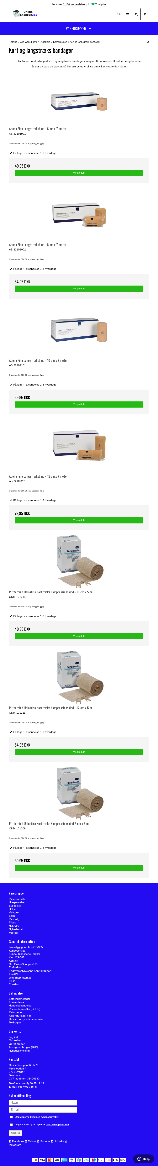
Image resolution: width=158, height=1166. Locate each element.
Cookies (14, 984)
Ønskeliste (15, 1040)
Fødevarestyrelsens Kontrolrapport (30, 970)
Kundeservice (17, 950)
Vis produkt (79, 172)
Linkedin (59, 1141)
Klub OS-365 (16, 957)
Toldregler (15, 1022)
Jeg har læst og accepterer (42, 1124)
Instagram (15, 1144)
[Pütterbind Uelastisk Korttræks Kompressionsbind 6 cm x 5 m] (79, 793)
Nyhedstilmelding (19, 1050)
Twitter (32, 1141)
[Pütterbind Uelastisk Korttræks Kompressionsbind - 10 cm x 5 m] (79, 561)
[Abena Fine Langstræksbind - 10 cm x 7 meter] (79, 330)
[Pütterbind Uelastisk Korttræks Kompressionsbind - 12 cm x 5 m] (79, 677)
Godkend (15, 1133)
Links (12, 980)
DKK (119, 14)
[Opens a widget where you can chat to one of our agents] (143, 1159)
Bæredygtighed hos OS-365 (26, 947)
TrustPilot (14, 974)
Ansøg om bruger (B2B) (23, 1047)
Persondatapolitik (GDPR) (24, 1009)
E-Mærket (15, 967)
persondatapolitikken (57, 1124)
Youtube (45, 1141)
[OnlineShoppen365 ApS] (25, 14)
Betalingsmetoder (19, 998)
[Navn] (43, 1102)
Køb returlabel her (20, 1015)
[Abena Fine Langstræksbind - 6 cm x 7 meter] (79, 98)
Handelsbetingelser (20, 1005)
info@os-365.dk (27, 1086)
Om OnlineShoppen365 (23, 964)
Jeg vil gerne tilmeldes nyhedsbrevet (46, 1116)
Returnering (16, 1012)
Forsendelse (16, 1002)
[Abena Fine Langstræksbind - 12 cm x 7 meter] (79, 446)
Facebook (18, 1141)
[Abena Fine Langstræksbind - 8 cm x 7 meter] (79, 214)
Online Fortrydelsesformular (26, 1019)
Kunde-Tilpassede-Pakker (24, 953)
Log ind (13, 1037)
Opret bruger (17, 1043)
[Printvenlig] (147, 41)
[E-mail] (43, 1109)
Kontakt (13, 960)
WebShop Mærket (20, 977)
